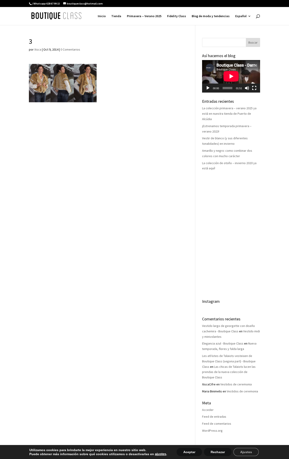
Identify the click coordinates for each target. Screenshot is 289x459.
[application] (231, 76)
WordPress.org (212, 431)
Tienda (116, 16)
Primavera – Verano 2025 (144, 16)
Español (241, 16)
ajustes (160, 454)
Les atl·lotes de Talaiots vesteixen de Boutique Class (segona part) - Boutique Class (229, 361)
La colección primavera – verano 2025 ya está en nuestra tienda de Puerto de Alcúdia (229, 113)
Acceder (208, 410)
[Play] (208, 88)
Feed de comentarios (216, 424)
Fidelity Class (176, 16)
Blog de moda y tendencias (211, 16)
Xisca (37, 49)
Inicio (102, 16)
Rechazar (218, 452)
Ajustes (246, 452)
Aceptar (189, 452)
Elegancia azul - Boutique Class (222, 343)
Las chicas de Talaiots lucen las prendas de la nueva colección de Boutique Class (229, 372)
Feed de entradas (214, 417)
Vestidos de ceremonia (236, 384)
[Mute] (247, 88)
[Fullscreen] (254, 88)
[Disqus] (106, 158)
